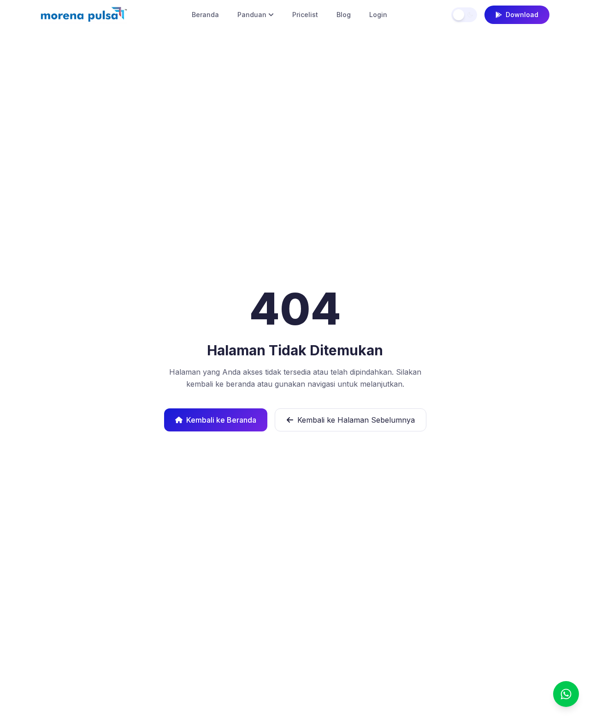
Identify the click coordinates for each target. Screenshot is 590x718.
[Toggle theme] (464, 14)
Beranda (205, 14)
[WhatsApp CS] (566, 694)
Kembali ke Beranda (221, 420)
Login (378, 14)
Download (522, 14)
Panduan (251, 14)
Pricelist (305, 14)
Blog (343, 14)
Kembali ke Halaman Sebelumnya (356, 420)
